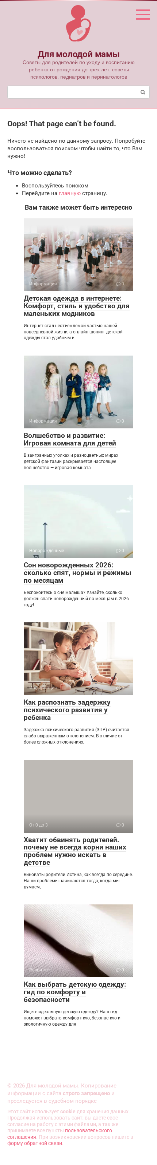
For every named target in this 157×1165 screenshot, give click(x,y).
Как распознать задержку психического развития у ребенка (67, 710)
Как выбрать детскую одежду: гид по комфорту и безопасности (75, 992)
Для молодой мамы (78, 54)
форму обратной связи (34, 1143)
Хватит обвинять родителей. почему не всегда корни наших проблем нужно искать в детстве (75, 851)
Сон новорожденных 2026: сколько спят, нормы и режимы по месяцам (77, 573)
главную (70, 193)
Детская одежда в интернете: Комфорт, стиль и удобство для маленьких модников (77, 306)
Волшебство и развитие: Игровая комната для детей (70, 439)
